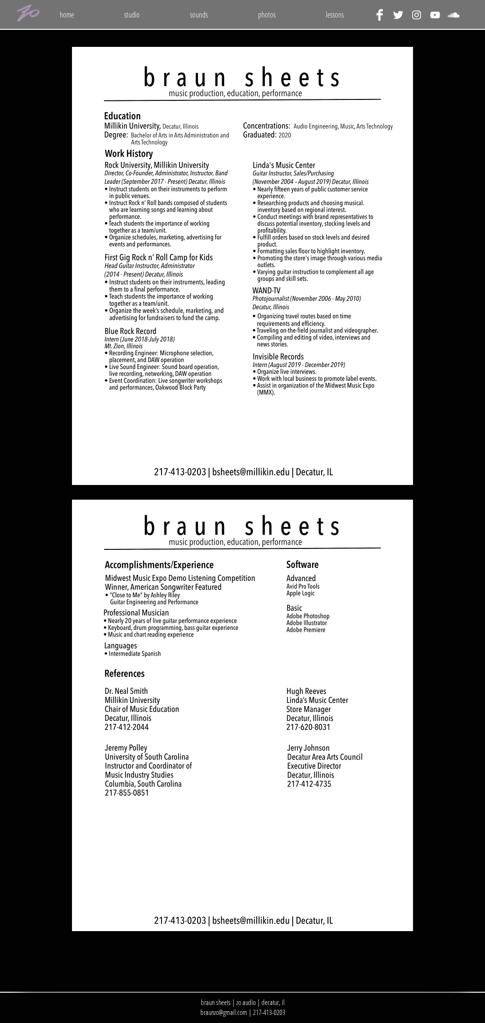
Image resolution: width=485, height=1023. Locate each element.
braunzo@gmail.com (223, 1012)
